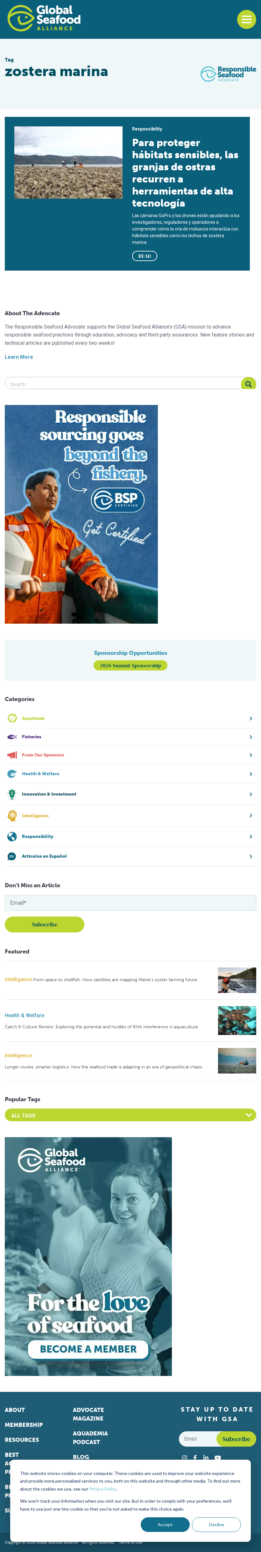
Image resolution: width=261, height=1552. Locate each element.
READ (144, 255)
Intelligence (18, 979)
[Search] (248, 384)
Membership (24, 1424)
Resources (22, 1439)
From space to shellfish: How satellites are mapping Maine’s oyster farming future (115, 979)
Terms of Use (130, 1542)
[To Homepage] (44, 18)
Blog (81, 1457)
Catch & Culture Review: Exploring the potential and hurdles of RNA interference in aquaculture (101, 1026)
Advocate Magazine (88, 1414)
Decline (216, 1524)
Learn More (19, 357)
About (15, 1410)
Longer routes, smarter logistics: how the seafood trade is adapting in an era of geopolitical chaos (103, 1067)
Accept (165, 1524)
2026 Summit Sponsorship (130, 665)
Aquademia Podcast (90, 1438)
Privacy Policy (102, 1489)
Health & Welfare (24, 1015)
